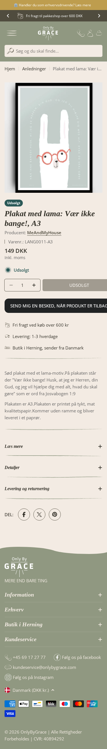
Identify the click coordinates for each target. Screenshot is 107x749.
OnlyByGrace (34, 732)
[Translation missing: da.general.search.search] (10, 51)
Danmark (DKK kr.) (31, 690)
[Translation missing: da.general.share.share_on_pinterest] (55, 514)
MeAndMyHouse (44, 232)
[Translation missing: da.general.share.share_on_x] (39, 514)
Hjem (10, 68)
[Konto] (90, 33)
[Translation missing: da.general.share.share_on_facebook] (24, 514)
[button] (8, 15)
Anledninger (34, 68)
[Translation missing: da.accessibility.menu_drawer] (12, 33)
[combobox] (53, 51)
